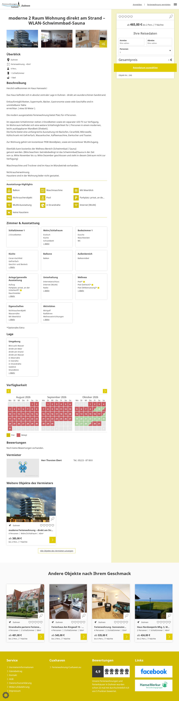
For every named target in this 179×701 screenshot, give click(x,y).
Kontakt (13, 675)
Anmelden (137, 4)
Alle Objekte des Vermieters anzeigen (56, 551)
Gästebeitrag (15, 671)
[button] (6, 695)
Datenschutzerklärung (20, 683)
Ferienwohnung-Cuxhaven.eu (66, 667)
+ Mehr (46, 244)
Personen (124, 49)
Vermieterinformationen (21, 667)
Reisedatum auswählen (145, 67)
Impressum (15, 690)
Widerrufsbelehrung (19, 686)
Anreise (123, 40)
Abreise (151, 40)
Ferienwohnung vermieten (158, 4)
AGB (11, 679)
